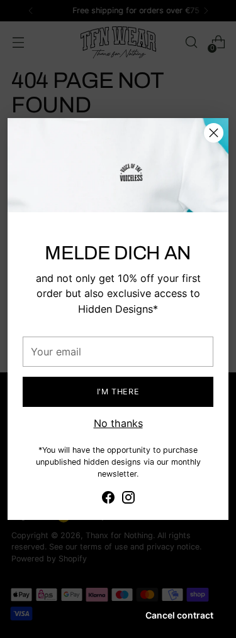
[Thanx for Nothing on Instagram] (128, 499)
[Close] (213, 133)
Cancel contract (179, 615)
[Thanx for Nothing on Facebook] (108, 499)
